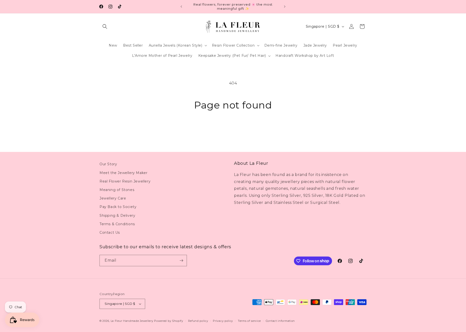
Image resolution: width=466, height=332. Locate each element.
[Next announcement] (284, 6)
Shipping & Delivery (117, 215)
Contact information (280, 321)
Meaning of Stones (117, 190)
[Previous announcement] (181, 6)
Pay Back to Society (118, 207)
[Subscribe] (181, 260)
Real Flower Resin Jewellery (125, 181)
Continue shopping (233, 129)
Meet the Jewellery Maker (123, 173)
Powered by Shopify (168, 321)
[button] (105, 26)
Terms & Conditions (117, 224)
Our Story (108, 164)
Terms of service (249, 321)
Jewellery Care (113, 198)
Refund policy (198, 321)
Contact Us (110, 232)
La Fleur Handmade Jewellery (132, 321)
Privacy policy (223, 321)
